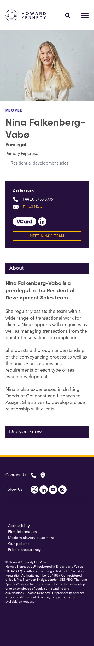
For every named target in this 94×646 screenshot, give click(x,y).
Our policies (19, 544)
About (16, 268)
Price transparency (24, 550)
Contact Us (15, 475)
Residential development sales (39, 163)
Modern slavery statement (31, 538)
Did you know (25, 431)
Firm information (22, 532)
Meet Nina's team (47, 236)
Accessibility (19, 526)
